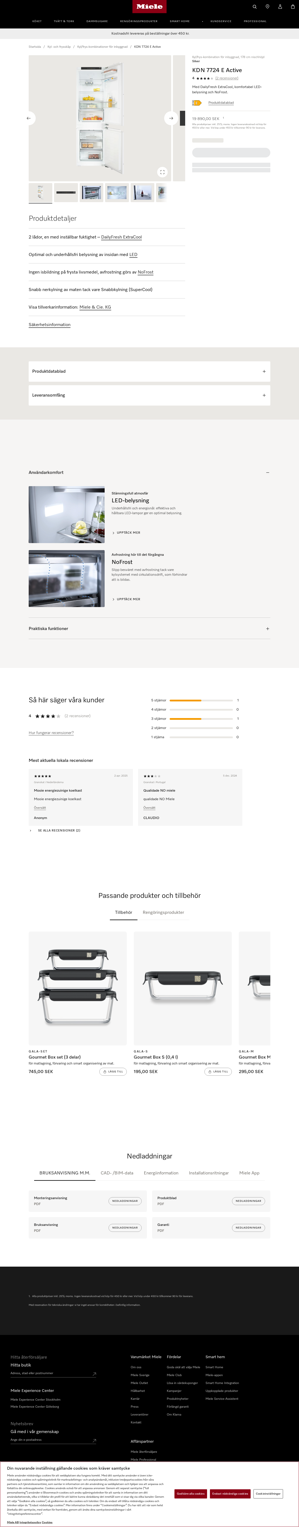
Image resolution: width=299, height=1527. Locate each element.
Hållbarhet (138, 1391)
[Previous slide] (29, 118)
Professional (255, 21)
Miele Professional (143, 1459)
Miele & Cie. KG (95, 307)
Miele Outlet (139, 1383)
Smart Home (180, 21)
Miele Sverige (140, 1375)
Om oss (136, 1367)
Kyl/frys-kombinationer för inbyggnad (102, 46)
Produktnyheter (177, 1398)
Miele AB (13, 1522)
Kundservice (221, 21)
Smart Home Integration (222, 1383)
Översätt (40, 807)
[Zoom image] (162, 172)
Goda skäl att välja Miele (183, 1367)
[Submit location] (94, 1374)
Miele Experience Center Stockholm (35, 1399)
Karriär (135, 1398)
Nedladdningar (125, 1201)
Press (135, 1406)
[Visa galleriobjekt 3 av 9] (91, 193)
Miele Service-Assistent (222, 1398)
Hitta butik (21, 1365)
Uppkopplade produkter (222, 1391)
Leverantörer (139, 1414)
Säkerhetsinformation (49, 325)
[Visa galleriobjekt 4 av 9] (117, 193)
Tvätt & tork (64, 21)
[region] (107, 118)
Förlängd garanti (178, 1406)
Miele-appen (214, 1375)
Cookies (47, 1522)
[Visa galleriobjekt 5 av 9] (142, 193)
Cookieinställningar (268, 1493)
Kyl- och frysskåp (59, 46)
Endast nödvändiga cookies (230, 1493)
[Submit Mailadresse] (94, 1440)
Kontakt (136, 1422)
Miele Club (174, 1375)
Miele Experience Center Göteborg (35, 1406)
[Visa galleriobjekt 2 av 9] (66, 193)
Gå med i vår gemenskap (35, 1432)
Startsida (35, 46)
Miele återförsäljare (144, 1451)
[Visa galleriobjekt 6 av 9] (168, 193)
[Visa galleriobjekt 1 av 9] (40, 193)
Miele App (249, 1173)
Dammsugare (97, 21)
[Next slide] (171, 118)
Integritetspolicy (30, 1522)
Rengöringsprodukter (139, 21)
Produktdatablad (221, 103)
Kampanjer (174, 1391)
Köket (37, 21)
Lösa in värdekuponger (182, 1383)
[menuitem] (39, 20)
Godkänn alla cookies (191, 1493)
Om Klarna (174, 1414)
